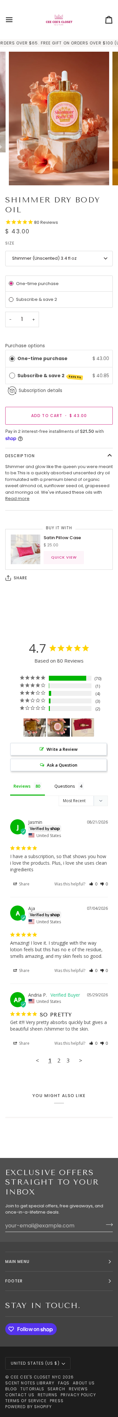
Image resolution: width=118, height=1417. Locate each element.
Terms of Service (26, 1401)
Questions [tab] (64, 786)
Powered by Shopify (28, 1406)
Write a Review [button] (62, 749)
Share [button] (24, 884)
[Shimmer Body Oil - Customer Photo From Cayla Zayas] (82, 728)
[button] (93, 884)
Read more (17, 498)
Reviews (78, 1389)
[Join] (107, 1225)
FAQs (63, 1383)
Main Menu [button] (17, 1261)
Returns (48, 1395)
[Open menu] (15, 19)
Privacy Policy (78, 1395)
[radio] (12, 358)
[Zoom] (21, 173)
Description (20, 456)
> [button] (80, 1060)
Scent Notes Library (30, 1383)
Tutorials (32, 1389)
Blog (11, 1389)
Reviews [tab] (21, 786)
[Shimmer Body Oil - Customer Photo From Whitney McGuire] (35, 728)
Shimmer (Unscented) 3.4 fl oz (44, 258)
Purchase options (25, 345)
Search (56, 1389)
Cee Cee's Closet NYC (35, 1377)
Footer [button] (14, 1281)
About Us (84, 1383)
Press (56, 1401)
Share (20, 578)
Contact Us (19, 1395)
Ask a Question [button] (62, 765)
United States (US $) (35, 1363)
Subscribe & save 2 (49, 375)
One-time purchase (42, 358)
